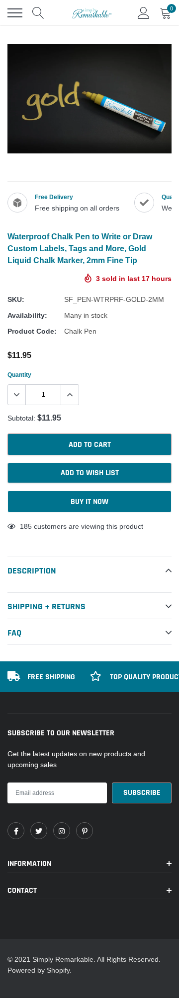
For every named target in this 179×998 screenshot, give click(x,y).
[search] (38, 12)
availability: (27, 315)
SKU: (15, 299)
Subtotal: (21, 418)
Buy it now (89, 502)
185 (26, 526)
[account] (144, 13)
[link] (15, 830)
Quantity (19, 374)
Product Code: (32, 331)
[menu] (14, 12)
